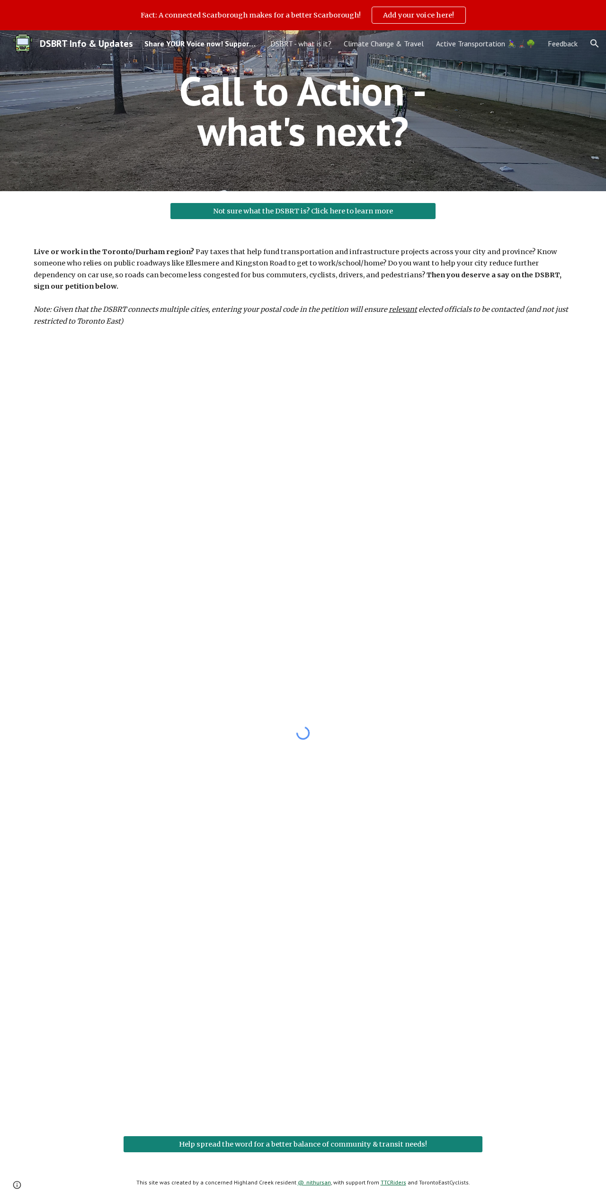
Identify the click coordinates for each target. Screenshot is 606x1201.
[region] (303, 15)
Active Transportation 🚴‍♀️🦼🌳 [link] (485, 43)
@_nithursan (314, 1182)
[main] (303, 111)
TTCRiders (393, 1182)
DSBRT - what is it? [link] (300, 43)
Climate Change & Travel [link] (384, 43)
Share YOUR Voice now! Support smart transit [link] (201, 43)
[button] (594, 43)
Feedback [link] (563, 43)
